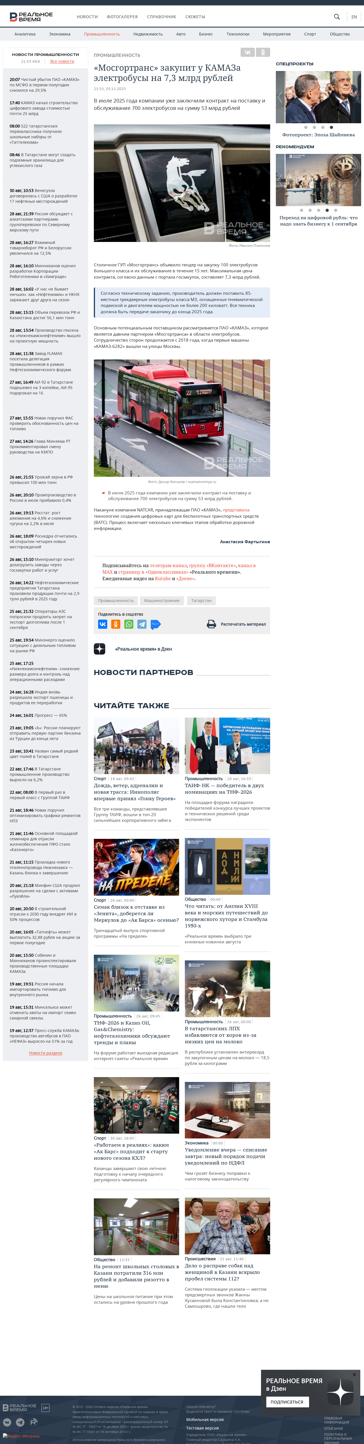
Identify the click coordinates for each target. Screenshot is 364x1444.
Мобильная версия (205, 1419)
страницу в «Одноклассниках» (153, 572)
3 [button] (323, 127)
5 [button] (335, 210)
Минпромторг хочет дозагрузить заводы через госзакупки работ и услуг (42, 565)
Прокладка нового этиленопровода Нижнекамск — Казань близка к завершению (41, 867)
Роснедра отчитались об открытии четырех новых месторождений (43, 541)
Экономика (60, 34)
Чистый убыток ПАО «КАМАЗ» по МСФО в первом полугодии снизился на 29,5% (44, 85)
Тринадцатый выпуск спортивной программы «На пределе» (136, 921)
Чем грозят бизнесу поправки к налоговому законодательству (226, 1164)
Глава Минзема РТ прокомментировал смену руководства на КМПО (40, 446)
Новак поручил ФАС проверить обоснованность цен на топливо (44, 423)
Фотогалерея (122, 16)
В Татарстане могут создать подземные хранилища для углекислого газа (42, 160)
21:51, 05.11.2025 (110, 88)
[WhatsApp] (128, 624)
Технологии (238, 34)
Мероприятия (277, 34)
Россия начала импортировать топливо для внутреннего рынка (38, 989)
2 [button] (314, 127)
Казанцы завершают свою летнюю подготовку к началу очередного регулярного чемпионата (131, 1162)
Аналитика (25, 34)
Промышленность (102, 34)
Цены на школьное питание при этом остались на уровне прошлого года (136, 1284)
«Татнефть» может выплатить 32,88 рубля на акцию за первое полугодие (45, 937)
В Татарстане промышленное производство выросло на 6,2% (39, 774)
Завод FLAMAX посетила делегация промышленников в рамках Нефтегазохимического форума (40, 361)
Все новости (62, 61)
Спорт (310, 34)
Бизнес (206, 34)
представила (236, 510)
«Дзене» (185, 578)
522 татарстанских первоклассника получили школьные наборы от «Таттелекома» (36, 134)
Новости (87, 16)
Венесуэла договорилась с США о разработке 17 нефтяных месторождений (43, 196)
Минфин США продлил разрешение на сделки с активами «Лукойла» (45, 891)
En (354, 17)
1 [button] (306, 127)
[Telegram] (141, 624)
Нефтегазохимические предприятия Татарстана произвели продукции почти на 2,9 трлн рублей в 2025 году (44, 590)
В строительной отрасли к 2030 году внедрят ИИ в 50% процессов (43, 914)
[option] (318, 97)
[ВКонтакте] (248, 52)
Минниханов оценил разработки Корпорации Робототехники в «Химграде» (43, 271)
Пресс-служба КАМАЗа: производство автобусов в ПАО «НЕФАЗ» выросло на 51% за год (45, 1036)
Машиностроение (162, 600)
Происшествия (201, 1258)
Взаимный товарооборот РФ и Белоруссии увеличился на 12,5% (40, 248)
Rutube (163, 578)
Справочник (161, 16)
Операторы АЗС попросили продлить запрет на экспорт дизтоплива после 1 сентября (41, 619)
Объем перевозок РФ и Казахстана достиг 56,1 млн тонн (45, 315)
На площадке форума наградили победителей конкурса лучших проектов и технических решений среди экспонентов (227, 802)
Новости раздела (45, 1053)
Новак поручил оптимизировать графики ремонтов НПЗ (45, 815)
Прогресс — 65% (38, 715)
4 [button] (331, 127)
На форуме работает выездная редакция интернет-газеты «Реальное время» (136, 1040)
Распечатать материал (243, 624)
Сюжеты (195, 16)
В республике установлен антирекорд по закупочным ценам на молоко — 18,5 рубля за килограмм (227, 1045)
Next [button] (357, 97)
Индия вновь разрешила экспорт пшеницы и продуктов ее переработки (41, 697)
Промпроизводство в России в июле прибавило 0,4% (43, 497)
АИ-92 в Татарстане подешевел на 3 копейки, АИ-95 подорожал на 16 (41, 387)
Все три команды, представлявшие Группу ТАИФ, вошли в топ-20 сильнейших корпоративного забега (135, 802)
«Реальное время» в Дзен (143, 649)
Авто (180, 34)
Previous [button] (280, 97)
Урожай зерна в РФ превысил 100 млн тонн (41, 479)
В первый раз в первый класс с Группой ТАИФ (40, 794)
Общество (340, 34)
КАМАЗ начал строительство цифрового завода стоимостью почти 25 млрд (44, 108)
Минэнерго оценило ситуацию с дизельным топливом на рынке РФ (43, 645)
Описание (333, 1429)
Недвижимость (148, 34)
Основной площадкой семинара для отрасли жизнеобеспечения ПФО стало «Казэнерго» (44, 841)
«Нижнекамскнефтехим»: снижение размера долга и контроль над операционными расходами (45, 671)
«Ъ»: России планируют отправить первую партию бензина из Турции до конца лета (45, 733)
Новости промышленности (45, 55)
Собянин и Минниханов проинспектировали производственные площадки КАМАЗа (43, 963)
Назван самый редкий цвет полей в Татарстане (44, 753)
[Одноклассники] (263, 52)
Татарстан (201, 600)
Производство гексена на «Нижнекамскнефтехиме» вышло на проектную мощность (45, 335)
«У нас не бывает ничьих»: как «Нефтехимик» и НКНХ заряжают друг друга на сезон (44, 294)
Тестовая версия (202, 1428)
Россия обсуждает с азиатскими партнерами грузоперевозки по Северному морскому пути (41, 222)
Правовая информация (336, 1420)
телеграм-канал (168, 565)
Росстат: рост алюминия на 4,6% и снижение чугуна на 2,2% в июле (40, 518)
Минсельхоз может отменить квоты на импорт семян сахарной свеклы (43, 1012)
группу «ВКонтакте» (212, 565)
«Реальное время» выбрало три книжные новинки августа (226, 923)
